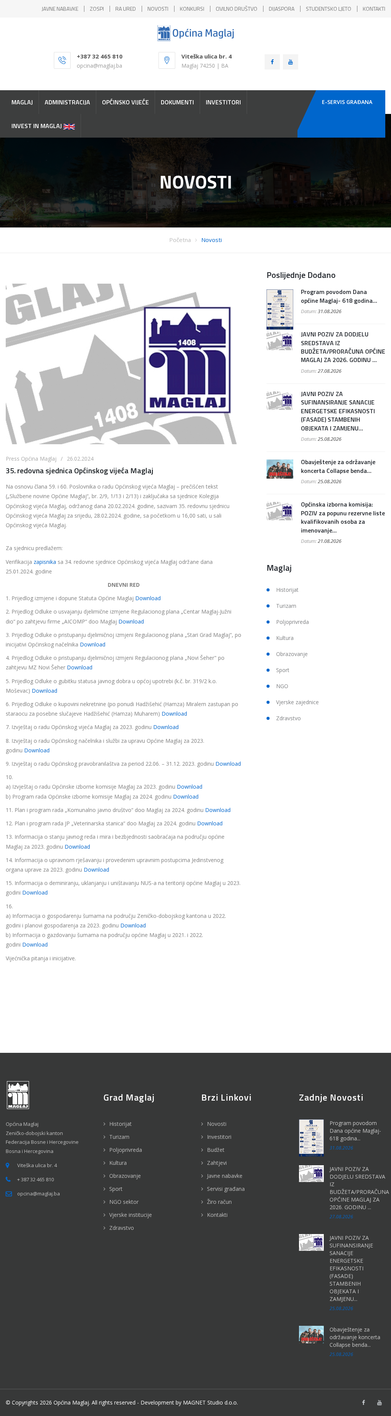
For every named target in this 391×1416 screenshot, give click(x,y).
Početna (180, 240)
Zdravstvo (288, 718)
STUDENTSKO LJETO (328, 9)
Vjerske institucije (130, 1214)
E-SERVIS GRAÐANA (347, 102)
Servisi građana (226, 1188)
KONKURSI (192, 9)
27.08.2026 (329, 370)
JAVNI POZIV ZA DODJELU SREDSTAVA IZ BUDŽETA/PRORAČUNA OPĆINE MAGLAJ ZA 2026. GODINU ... (343, 347)
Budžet (216, 1149)
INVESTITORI (223, 102)
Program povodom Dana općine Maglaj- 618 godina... (339, 296)
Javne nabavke (224, 1175)
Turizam (286, 605)
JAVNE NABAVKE (60, 9)
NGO (282, 686)
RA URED (125, 9)
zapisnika (45, 561)
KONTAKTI (374, 9)
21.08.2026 (329, 540)
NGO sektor (124, 1201)
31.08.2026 (329, 311)
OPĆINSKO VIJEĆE (125, 102)
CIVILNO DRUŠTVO (236, 9)
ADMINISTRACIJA (67, 102)
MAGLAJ (22, 102)
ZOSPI (97, 9)
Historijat (287, 589)
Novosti (211, 240)
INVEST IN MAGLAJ (37, 125)
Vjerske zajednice (297, 702)
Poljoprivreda (292, 621)
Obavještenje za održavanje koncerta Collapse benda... (338, 466)
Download (148, 598)
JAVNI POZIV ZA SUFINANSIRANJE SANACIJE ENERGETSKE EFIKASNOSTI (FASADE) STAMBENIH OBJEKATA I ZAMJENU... (338, 411)
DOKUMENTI (177, 102)
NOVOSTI (157, 9)
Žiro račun (219, 1201)
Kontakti (217, 1214)
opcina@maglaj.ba (99, 65)
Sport (282, 670)
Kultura (285, 637)
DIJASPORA (281, 9)
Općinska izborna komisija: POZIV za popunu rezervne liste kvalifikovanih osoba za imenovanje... (343, 517)
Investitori (219, 1136)
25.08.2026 (329, 438)
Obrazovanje (292, 654)
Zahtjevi (217, 1162)
